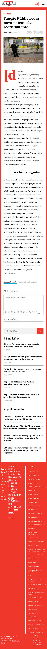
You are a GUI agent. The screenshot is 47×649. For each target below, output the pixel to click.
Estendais (32, 542)
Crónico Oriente (34, 506)
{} (33, 312)
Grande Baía (32, 562)
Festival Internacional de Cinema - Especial (37, 550)
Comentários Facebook (27, 282)
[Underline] (11, 312)
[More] (41, 32)
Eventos (41, 542)
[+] (35, 312)
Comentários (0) (10, 282)
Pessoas (31, 605)
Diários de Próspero (35, 521)
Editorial (31, 528)
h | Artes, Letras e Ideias (35, 580)
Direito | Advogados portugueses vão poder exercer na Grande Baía (21, 345)
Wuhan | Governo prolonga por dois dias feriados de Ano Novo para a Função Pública (23, 438)
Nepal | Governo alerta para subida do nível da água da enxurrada (22, 395)
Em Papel (37, 645)
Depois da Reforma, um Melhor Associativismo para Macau (19, 383)
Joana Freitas (8, 32)
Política (7, 14)
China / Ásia (32, 502)
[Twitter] (30, 32)
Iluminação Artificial (36, 584)
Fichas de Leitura (34, 555)
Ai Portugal (32, 475)
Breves (30, 490)
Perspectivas (33, 601)
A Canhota (32, 471)
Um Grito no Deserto (36, 624)
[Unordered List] (20, 312)
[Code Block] (26, 312)
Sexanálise (32, 613)
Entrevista (32, 538)
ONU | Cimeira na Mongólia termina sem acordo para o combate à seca (23, 357)
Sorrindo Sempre (34, 620)
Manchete (32, 598)
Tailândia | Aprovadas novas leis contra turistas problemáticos (22, 370)
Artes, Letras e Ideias (36, 487)
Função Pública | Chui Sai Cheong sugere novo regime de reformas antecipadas (23, 427)
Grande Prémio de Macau (34, 571)
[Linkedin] (34, 32)
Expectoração (33, 545)
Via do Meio (32, 628)
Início (35, 636)
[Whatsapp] (38, 32)
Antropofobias (34, 479)
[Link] (29, 312)
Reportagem (32, 609)
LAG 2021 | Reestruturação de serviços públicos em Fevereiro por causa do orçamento (22, 450)
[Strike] (14, 312)
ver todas (12, 518)
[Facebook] (27, 32)
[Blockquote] (23, 312)
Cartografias (33, 494)
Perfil (40, 598)
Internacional (33, 588)
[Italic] (8, 312)
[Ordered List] (17, 312)
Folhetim (31, 558)
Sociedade (32, 617)
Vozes (41, 628)
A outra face (33, 483)
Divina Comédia (33, 517)
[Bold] (5, 312)
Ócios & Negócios (35, 632)
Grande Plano (33, 566)
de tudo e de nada (35, 513)
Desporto (32, 509)
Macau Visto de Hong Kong (36, 593)
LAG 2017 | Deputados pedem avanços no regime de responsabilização (23, 417)
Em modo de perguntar (32, 533)
